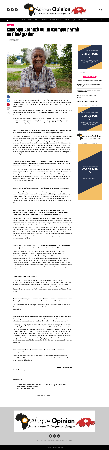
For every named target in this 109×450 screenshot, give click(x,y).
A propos (30, 20)
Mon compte (51, 440)
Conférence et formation (56, 20)
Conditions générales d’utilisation (64, 440)
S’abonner (84, 20)
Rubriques (44, 20)
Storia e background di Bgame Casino (87, 101)
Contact (66, 20)
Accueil (23, 20)
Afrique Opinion (14, 40)
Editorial (37, 20)
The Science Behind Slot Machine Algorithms (89, 80)
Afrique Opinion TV (75, 20)
